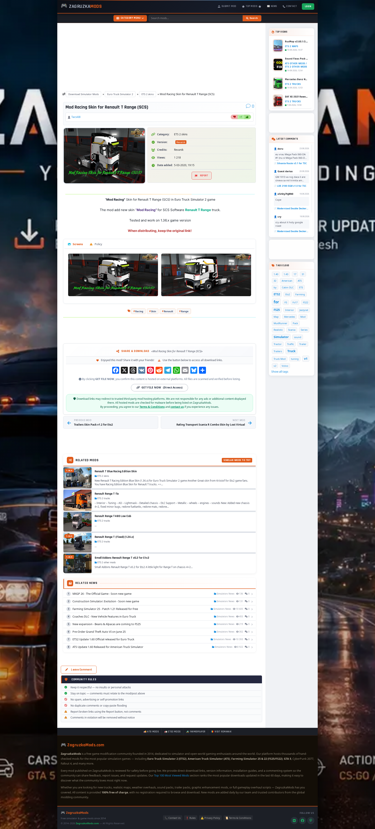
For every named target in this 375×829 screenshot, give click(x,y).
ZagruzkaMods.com (87, 823)
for (276, 301)
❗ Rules (191, 817)
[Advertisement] (161, 56)
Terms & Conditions (152, 407)
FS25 (277, 310)
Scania (291, 329)
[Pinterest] (310, 820)
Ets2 (287, 294)
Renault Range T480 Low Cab (113, 516)
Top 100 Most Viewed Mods (171, 775)
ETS (301, 287)
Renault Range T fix (107, 494)
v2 (275, 365)
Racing (139, 311)
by (275, 287)
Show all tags (279, 371)
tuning (295, 358)
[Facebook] (302, 820)
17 (295, 274)
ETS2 (277, 294)
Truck (291, 351)
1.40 (276, 274)
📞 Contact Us (173, 817)
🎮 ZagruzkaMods (75, 813)
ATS (300, 280)
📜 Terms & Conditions (238, 817)
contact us (177, 407)
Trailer (302, 344)
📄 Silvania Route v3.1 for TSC (290, 163)
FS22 (305, 302)
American (287, 280)
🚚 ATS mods (151, 731)
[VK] (294, 820)
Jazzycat (303, 310)
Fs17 (295, 302)
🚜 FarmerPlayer (195, 731)
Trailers (278, 351)
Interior (289, 310)
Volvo (285, 365)
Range (185, 311)
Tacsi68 (76, 117)
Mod (303, 316)
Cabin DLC (288, 287)
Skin (153, 311)
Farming (300, 294)
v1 (306, 359)
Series (304, 329)
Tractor (278, 344)
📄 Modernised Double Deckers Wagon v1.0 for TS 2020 (291, 208)
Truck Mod (280, 358)
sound (297, 337)
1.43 (286, 274)
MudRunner (280, 323)
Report (204, 175)
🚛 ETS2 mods (172, 731)
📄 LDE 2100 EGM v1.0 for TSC (290, 185)
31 (303, 274)
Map (276, 316)
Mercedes (289, 316)
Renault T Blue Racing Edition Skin (116, 471)
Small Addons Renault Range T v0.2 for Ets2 (122, 558)
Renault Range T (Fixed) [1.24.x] (114, 537)
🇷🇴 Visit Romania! (221, 731)
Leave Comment (81, 669)
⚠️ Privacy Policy (210, 817)
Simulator (281, 337)
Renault (168, 311)
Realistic (278, 329)
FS (286, 302)
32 (275, 280)
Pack (295, 323)
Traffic (290, 344)
